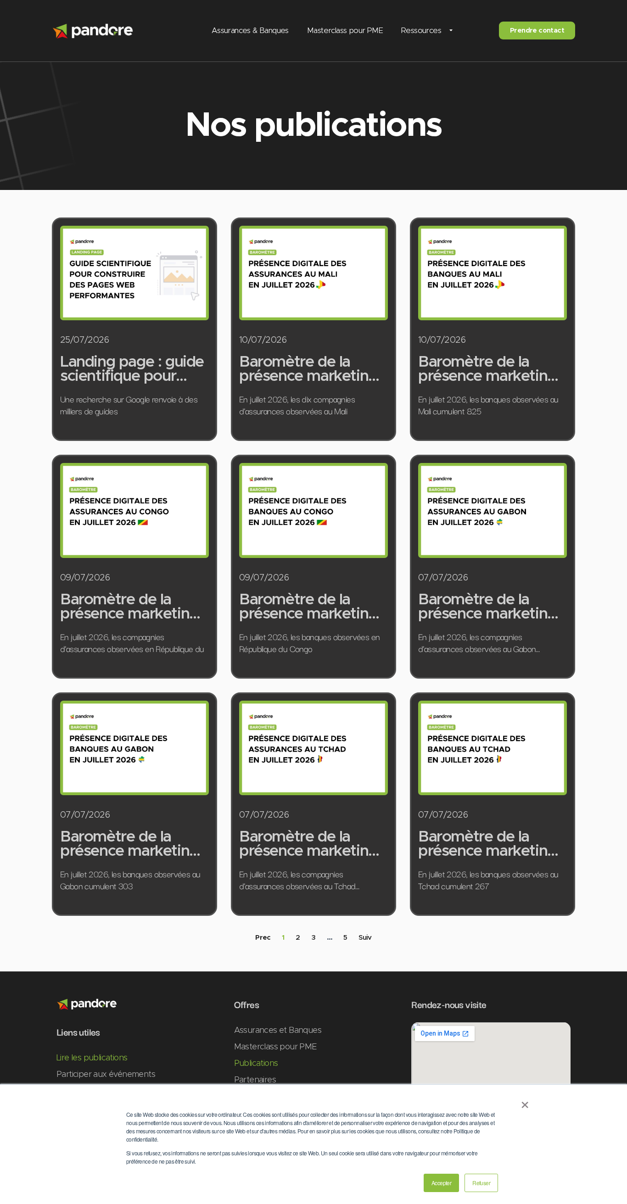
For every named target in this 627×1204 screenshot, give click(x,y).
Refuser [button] (481, 1183)
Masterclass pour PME (345, 30)
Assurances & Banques (250, 30)
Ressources (421, 30)
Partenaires (255, 1080)
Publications (256, 1063)
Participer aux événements (105, 1074)
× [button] (525, 1102)
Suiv (365, 937)
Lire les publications (91, 1058)
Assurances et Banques (277, 1030)
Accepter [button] (441, 1183)
